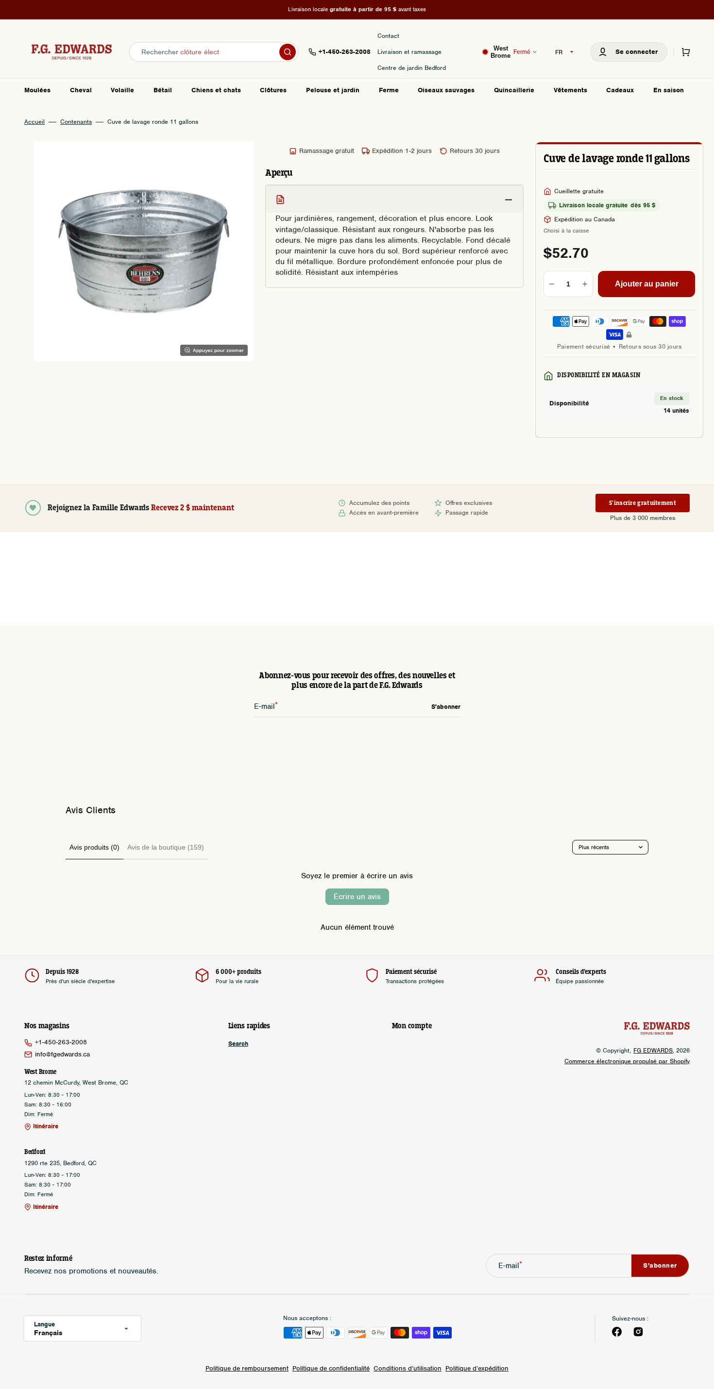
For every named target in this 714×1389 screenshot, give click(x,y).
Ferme (389, 90)
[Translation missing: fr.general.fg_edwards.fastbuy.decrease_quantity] (552, 284)
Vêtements (570, 90)
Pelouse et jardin (332, 90)
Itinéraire (45, 1126)
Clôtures (273, 90)
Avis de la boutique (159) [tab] (165, 847)
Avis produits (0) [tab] (94, 847)
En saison (668, 90)
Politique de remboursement (247, 1368)
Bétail (162, 90)
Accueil (34, 122)
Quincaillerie (514, 90)
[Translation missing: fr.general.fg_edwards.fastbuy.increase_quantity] (585, 284)
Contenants (76, 122)
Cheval (81, 90)
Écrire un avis (357, 897)
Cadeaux (620, 90)
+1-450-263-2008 (61, 1042)
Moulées (37, 90)
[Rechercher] (287, 52)
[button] (628, 52)
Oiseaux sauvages (446, 90)
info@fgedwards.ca (62, 1054)
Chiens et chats (216, 90)
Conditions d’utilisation (408, 1368)
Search (238, 1044)
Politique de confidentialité (331, 1368)
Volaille (122, 90)
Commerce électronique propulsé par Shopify (627, 1061)
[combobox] (214, 52)
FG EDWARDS (653, 1050)
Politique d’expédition (477, 1368)
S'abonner (660, 1265)
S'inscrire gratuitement (642, 503)
